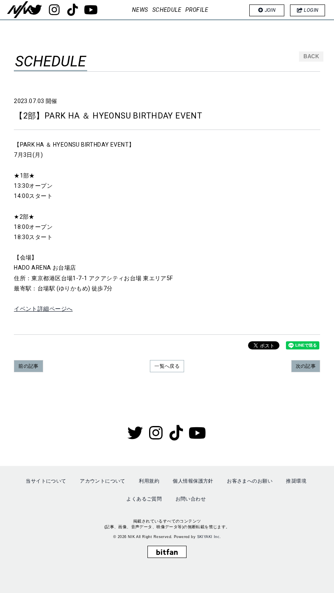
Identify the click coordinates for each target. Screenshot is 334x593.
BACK (311, 56)
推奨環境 (296, 481)
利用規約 (149, 481)
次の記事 (306, 366)
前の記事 (28, 366)
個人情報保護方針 (193, 481)
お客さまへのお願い (249, 481)
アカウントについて (102, 481)
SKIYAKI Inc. (209, 537)
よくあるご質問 (144, 499)
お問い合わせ (191, 499)
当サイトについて (46, 481)
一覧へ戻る (167, 366)
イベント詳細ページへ (43, 308)
